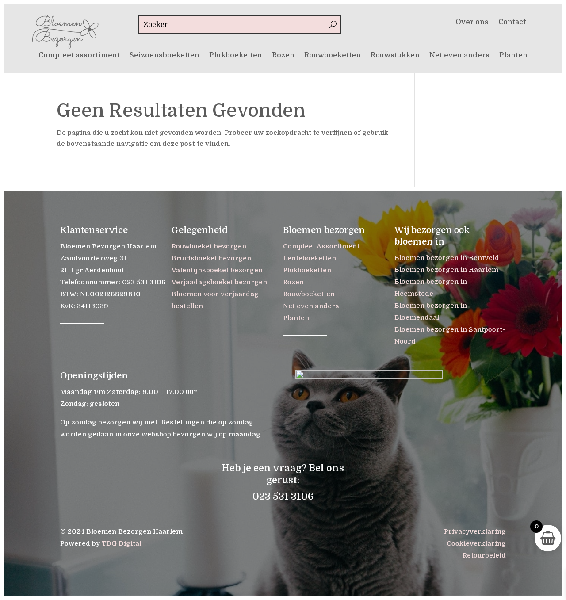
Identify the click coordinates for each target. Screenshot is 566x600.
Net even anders (459, 55)
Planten (513, 55)
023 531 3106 (144, 282)
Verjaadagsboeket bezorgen (219, 282)
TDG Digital (122, 543)
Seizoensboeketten (164, 55)
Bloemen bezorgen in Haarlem (446, 270)
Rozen (283, 55)
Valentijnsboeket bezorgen (217, 270)
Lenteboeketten (309, 258)
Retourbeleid (484, 555)
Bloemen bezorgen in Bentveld (446, 258)
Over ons (472, 22)
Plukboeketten (235, 55)
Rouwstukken (395, 55)
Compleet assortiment (79, 55)
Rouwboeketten (332, 55)
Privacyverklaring (475, 531)
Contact (512, 22)
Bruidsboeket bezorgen (211, 258)
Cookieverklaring (476, 543)
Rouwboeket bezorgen (209, 246)
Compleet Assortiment (321, 246)
